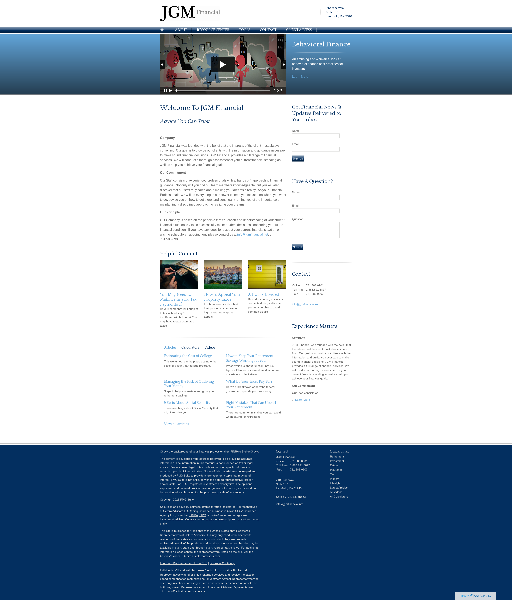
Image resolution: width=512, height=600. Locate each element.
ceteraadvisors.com (207, 556)
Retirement (337, 456)
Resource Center (213, 30)
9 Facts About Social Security (187, 403)
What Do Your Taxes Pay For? (249, 382)
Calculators (190, 348)
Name (296, 130)
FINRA (193, 515)
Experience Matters (314, 326)
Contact (268, 30)
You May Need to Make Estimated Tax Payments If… (178, 299)
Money (334, 478)
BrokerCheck (250, 451)
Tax (332, 474)
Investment (337, 461)
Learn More (300, 76)
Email (295, 143)
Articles (170, 348)
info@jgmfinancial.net (252, 234)
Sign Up (298, 158)
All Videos (336, 492)
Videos (209, 348)
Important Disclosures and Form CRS (183, 563)
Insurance (336, 469)
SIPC (202, 515)
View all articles (176, 424)
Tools (244, 30)
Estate (334, 465)
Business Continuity (222, 563)
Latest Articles (339, 487)
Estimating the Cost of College (188, 356)
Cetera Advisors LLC (176, 511)
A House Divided (263, 294)
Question (297, 219)
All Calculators (339, 496)
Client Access (299, 30)
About (181, 30)
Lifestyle (335, 483)
